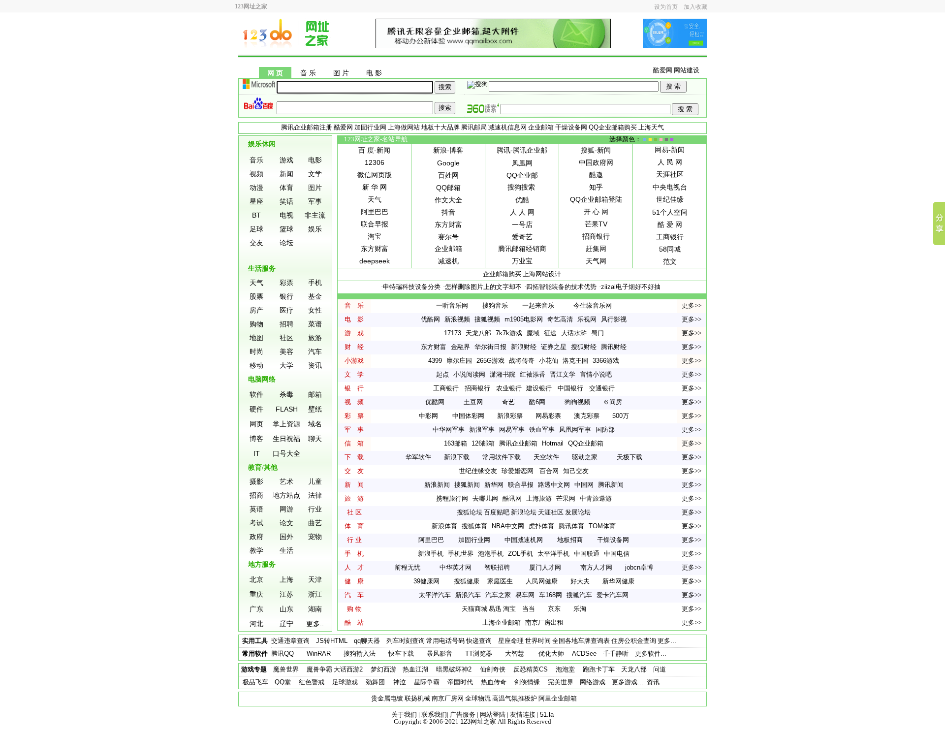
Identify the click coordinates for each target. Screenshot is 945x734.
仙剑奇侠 (492, 669)
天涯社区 (670, 174)
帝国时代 (460, 682)
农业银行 (509, 388)
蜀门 (597, 333)
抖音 (448, 212)
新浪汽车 (468, 595)
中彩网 (428, 415)
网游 (286, 509)
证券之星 (554, 347)
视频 (256, 174)
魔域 (533, 333)
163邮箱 (455, 443)
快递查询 (479, 640)
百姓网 (448, 175)
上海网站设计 (542, 274)
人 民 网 (670, 162)
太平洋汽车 (435, 595)
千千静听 (616, 653)
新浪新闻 (437, 484)
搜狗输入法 (360, 653)
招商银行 (596, 236)
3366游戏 (606, 360)
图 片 (341, 73)
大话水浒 (574, 333)
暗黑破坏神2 (454, 669)
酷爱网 (662, 70)
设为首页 (666, 6)
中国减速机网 (523, 539)
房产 (256, 310)
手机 (315, 283)
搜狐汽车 (579, 595)
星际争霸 (427, 682)
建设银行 (539, 388)
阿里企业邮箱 (557, 698)
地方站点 (286, 495)
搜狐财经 (584, 347)
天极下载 (629, 457)
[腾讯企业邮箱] (493, 46)
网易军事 (512, 429)
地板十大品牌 (440, 127)
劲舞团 (375, 682)
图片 (315, 187)
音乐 (256, 160)
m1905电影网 (523, 319)
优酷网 (430, 319)
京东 (554, 608)
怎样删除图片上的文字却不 (483, 286)
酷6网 (537, 402)
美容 (286, 351)
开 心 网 (596, 212)
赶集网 (596, 249)
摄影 (256, 481)
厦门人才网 (545, 567)
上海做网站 (404, 127)
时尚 (256, 351)
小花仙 (548, 360)
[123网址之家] (287, 46)
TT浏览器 (478, 653)
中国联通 (586, 553)
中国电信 (617, 553)
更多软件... (650, 653)
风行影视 (614, 319)
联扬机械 (417, 698)
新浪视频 (457, 319)
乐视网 (587, 319)
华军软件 (418, 457)
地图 (256, 338)
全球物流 (478, 698)
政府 (256, 537)
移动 (256, 365)
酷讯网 (512, 498)
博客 (256, 439)
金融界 (460, 347)
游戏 (286, 160)
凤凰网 (522, 163)
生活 (286, 550)
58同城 (670, 249)
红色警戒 (311, 682)
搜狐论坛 (469, 512)
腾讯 (503, 150)
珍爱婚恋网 (518, 471)
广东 (256, 609)
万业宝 (522, 261)
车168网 (550, 595)
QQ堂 (283, 682)
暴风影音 (439, 653)
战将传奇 (522, 360)
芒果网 (565, 498)
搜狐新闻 (467, 484)
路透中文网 (554, 484)
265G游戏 (490, 360)
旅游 (315, 338)
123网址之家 (478, 721)
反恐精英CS (530, 669)
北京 (256, 579)
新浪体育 (444, 526)
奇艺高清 (560, 319)
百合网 (549, 471)
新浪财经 (523, 347)
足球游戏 (345, 682)
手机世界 (460, 553)
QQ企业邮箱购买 (613, 127)
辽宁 (286, 624)
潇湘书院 (502, 374)
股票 (256, 296)
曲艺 (315, 523)
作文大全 (448, 200)
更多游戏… (628, 682)
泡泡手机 (491, 553)
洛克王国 (575, 360)
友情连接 (523, 714)
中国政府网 (596, 162)
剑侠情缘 (527, 682)
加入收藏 (695, 6)
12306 (374, 162)
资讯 (315, 365)
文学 (315, 174)
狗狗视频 (577, 402)
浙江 (315, 594)
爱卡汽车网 (613, 595)
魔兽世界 (286, 669)
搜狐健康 (466, 581)
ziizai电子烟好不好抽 (631, 286)
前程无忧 (407, 567)
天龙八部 (478, 333)
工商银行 (670, 237)
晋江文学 (562, 374)
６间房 (612, 402)
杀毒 (286, 394)
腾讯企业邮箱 (518, 443)
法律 (315, 495)
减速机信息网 (507, 127)
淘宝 (374, 236)
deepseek (374, 261)
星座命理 (511, 640)
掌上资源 (286, 424)
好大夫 (580, 581)
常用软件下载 (501, 457)
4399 (435, 360)
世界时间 (538, 640)
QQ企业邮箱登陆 (596, 199)
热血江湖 (415, 669)
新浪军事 (482, 429)
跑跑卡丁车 (599, 669)
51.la (547, 714)
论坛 (286, 243)
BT (256, 215)
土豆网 (473, 402)
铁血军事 (542, 429)
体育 (286, 187)
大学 (286, 365)
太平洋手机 (553, 553)
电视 (286, 215)
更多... (667, 640)
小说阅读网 (469, 374)
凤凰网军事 (575, 429)
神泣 (398, 682)
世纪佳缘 (670, 199)
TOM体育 (602, 526)
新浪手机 (430, 553)
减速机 (448, 261)
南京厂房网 (448, 698)
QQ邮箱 (448, 187)
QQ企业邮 (522, 175)
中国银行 (570, 388)
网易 (661, 150)
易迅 (495, 608)
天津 (315, 579)
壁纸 (315, 409)
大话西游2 (348, 669)
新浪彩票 (510, 415)
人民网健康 (542, 581)
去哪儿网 (485, 498)
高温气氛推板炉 (514, 698)
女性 (315, 310)
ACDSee (584, 653)
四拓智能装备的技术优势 (561, 286)
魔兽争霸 (319, 669)
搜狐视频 (487, 319)
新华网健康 (618, 581)
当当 (528, 608)
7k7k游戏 (509, 333)
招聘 (286, 324)
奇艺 (508, 402)
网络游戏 (592, 682)
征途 (550, 333)
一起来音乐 (538, 305)
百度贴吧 (496, 512)
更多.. (315, 624)
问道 (659, 669)
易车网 (525, 595)
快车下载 (401, 653)
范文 (670, 261)
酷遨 (596, 175)
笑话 (286, 201)
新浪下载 (457, 457)
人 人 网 (522, 212)
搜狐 (588, 150)
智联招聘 (497, 567)
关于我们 (404, 714)
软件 (256, 394)
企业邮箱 (541, 127)
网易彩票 (548, 415)
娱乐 (315, 229)
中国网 (584, 484)
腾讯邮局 (474, 127)
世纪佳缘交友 (478, 471)
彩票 (286, 283)
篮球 (286, 229)
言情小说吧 (596, 374)
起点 (442, 374)
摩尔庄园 (459, 360)
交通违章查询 (290, 640)
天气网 (596, 261)
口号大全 (286, 453)
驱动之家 (585, 457)
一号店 (522, 224)
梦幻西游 (383, 669)
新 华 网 (374, 187)
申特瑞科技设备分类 (412, 286)
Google (448, 163)
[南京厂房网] (675, 46)
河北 (256, 624)
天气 (256, 283)
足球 (256, 229)
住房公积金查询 (633, 640)
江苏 (286, 594)
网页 (256, 424)
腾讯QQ (282, 653)
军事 (315, 201)
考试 (256, 523)
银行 (286, 296)
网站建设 (686, 70)
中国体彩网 (468, 415)
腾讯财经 (614, 347)
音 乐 (308, 73)
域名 (315, 424)
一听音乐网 (452, 305)
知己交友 (576, 471)
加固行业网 (370, 127)
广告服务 (462, 714)
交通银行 (602, 388)
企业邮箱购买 (502, 274)
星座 (256, 201)
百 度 (366, 150)
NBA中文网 (508, 526)
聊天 (315, 439)
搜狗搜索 (521, 187)
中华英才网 (456, 567)
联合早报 (374, 224)
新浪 (440, 150)
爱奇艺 (522, 237)
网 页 (275, 73)
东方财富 (374, 249)
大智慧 (514, 653)
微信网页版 (374, 175)
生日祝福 (286, 439)
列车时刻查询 (405, 640)
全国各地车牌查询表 (581, 640)
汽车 (315, 351)
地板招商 (570, 539)
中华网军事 (449, 429)
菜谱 (315, 324)
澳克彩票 (586, 415)
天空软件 (546, 457)
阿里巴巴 (374, 212)
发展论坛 (578, 512)
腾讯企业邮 (530, 150)
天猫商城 (474, 608)
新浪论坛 (523, 512)
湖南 (315, 609)
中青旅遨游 (596, 498)
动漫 (256, 187)
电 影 (374, 73)
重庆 (256, 594)
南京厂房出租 (544, 622)
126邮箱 (483, 443)
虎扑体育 (541, 526)
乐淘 (579, 608)
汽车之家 (498, 595)
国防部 (605, 429)
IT (256, 453)
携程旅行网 (452, 498)
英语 (256, 509)
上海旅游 (539, 498)
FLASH (287, 409)
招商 (256, 495)
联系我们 (434, 714)
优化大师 (551, 653)
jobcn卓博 (639, 567)
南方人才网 (596, 567)
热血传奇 (493, 682)
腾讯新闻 (611, 484)
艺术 (286, 481)
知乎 (596, 187)
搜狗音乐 (495, 305)
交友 (256, 243)
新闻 (286, 174)
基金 (315, 296)
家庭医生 (500, 581)
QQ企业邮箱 (585, 443)
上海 (286, 579)
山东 (286, 609)
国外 (286, 537)
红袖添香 (532, 374)
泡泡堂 (565, 669)
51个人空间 (670, 212)
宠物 (315, 537)
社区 (286, 338)
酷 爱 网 (670, 224)
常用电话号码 (445, 640)
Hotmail (553, 443)
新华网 (494, 484)
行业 (315, 509)
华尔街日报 (490, 347)
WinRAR (319, 653)
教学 (256, 550)
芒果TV (596, 224)
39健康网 (426, 581)
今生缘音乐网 (592, 305)
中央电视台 (670, 187)
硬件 (256, 409)
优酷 (522, 200)
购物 (256, 324)
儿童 (315, 481)
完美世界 (560, 682)
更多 (688, 305)
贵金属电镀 (387, 698)
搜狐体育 (474, 526)
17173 (452, 333)
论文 (286, 523)
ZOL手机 (520, 553)
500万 (620, 415)
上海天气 (651, 127)
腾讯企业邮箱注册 (306, 127)
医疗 (286, 310)
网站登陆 (492, 714)
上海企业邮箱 (501, 622)
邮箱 (315, 394)
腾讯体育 (571, 526)
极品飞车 (255, 682)
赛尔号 (448, 237)
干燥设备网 (571, 127)
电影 (315, 160)
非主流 (315, 215)
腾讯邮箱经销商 (522, 249)
